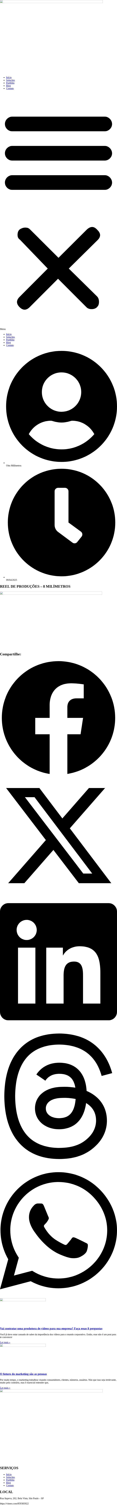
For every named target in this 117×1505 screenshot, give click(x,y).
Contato (10, 88)
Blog (8, 85)
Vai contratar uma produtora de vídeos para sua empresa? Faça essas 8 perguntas (51, 1328)
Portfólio (10, 83)
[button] (58, 211)
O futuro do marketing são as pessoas (23, 1374)
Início (9, 77)
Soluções (10, 80)
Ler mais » (5, 1342)
